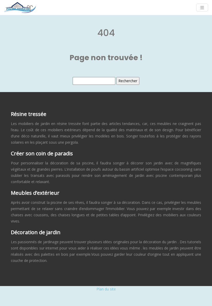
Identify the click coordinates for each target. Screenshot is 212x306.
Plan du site (106, 289)
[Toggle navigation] (202, 8)
